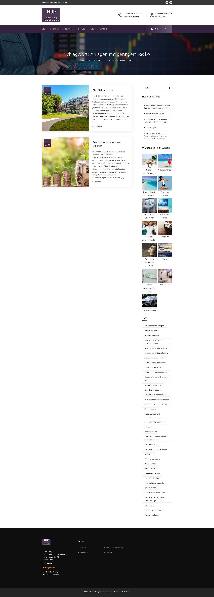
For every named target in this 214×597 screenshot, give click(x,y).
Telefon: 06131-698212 (132, 13)
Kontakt (109, 552)
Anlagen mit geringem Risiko (156, 348)
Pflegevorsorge (151, 464)
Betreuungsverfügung (153, 367)
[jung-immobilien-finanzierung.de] (51, 15)
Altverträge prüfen (152, 330)
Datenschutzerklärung (114, 548)
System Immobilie (151, 488)
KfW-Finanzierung (151, 444)
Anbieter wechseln (152, 335)
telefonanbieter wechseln (155, 492)
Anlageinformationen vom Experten (107, 144)
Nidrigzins (148, 454)
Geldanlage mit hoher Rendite (156, 395)
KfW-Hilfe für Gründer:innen (156, 449)
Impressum (84, 552)
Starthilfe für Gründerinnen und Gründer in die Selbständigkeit (157, 107)
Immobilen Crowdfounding (155, 422)
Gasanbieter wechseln (153, 390)
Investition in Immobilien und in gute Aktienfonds (157, 438)
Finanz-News (97, 60)
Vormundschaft (150, 505)
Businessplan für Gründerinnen (156, 372)
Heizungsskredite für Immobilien (152, 415)
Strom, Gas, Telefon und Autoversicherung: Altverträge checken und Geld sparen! (155, 136)
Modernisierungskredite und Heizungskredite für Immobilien (156, 121)
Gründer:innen (150, 404)
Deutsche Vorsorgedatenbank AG (156, 378)
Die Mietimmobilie (102, 90)
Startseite (86, 60)
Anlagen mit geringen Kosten (156, 353)
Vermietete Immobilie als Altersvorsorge (154, 499)
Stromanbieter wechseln (154, 483)
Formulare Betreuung (153, 385)
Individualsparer (151, 431)
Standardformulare (152, 478)
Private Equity (151, 128)
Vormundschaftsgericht (154, 510)
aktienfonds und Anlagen (154, 326)
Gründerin (166, 404)
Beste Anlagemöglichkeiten (155, 362)
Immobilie (148, 427)
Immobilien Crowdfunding (156, 114)
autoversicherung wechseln (155, 358)
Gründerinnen (150, 409)
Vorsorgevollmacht (152, 515)
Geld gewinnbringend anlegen (157, 399)
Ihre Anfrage (156, 29)
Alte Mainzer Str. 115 (163, 13)
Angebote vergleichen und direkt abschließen (155, 341)
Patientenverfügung (152, 459)
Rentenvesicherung (152, 473)
